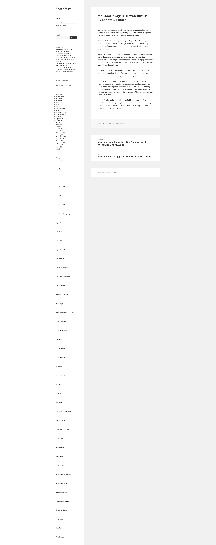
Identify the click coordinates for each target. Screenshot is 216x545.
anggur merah (121, 124)
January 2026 (60, 110)
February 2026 (60, 108)
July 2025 (59, 123)
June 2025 (59, 125)
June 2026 (59, 100)
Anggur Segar (63, 8)
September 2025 (61, 119)
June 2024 (59, 149)
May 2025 (59, 127)
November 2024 (61, 139)
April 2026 (59, 104)
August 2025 (60, 121)
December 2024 (61, 137)
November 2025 (61, 115)
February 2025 (60, 133)
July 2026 (59, 98)
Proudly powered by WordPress (108, 173)
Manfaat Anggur (61, 25)
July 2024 (59, 147)
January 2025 (60, 135)
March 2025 (59, 131)
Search (58, 35)
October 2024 (60, 141)
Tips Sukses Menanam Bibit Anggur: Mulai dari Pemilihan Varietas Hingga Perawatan (65, 70)
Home (58, 18)
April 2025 (59, 129)
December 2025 (61, 113)
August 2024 (60, 145)
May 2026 (59, 102)
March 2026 (59, 106)
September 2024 (61, 143)
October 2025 (60, 117)
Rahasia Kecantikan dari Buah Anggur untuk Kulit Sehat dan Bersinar (65, 59)
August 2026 (60, 96)
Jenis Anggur (60, 22)
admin (112, 124)
